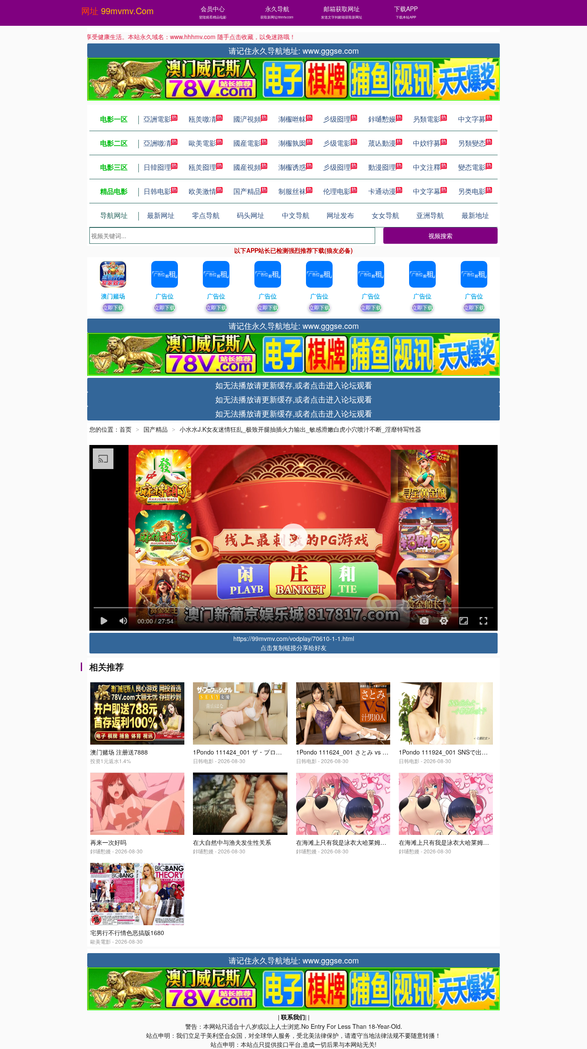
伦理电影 (337, 191)
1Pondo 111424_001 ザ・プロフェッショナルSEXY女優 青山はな (282, 752)
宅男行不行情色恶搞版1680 (127, 932)
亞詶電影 (157, 119)
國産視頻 (247, 167)
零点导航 (206, 215)
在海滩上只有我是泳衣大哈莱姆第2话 (346, 842)
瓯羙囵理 (202, 167)
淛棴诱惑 (292, 167)
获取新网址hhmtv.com (277, 17)
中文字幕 (426, 191)
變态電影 (472, 167)
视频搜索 (440, 235)
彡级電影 (337, 143)
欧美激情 (202, 191)
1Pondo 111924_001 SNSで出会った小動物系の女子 (470, 752)
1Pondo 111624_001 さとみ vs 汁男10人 (351, 752)
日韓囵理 (157, 167)
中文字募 (472, 119)
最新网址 (160, 215)
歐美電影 (202, 143)
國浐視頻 (247, 119)
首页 (125, 429)
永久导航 (277, 8)
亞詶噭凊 (157, 143)
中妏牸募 (426, 143)
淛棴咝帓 (292, 119)
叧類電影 (426, 119)
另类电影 (472, 191)
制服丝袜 (292, 191)
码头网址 (250, 215)
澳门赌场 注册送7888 (119, 752)
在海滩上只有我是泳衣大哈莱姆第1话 (448, 842)
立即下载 (113, 307)
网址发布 (340, 215)
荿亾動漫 (382, 143)
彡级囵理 (337, 119)
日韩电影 (157, 191)
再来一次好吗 (108, 842)
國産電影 (247, 143)
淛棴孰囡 (292, 143)
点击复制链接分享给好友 (293, 647)
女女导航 (385, 215)
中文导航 (295, 215)
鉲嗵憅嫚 (382, 119)
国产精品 (247, 191)
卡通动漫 (382, 191)
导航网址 (114, 215)
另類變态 (472, 143)
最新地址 (475, 215)
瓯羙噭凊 (202, 119)
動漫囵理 (382, 167)
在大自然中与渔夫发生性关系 (232, 842)
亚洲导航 (430, 215)
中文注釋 (426, 167)
